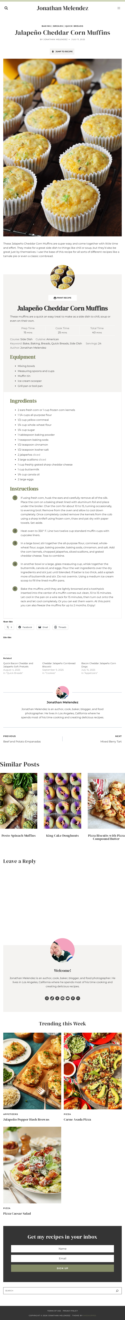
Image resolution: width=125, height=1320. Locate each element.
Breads (58, 26)
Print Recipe (63, 298)
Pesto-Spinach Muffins (19, 835)
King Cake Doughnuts (62, 835)
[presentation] (18, 801)
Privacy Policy (70, 1311)
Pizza (67, 1114)
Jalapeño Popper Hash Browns (26, 1119)
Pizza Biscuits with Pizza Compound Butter (106, 837)
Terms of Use (54, 1311)
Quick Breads (74, 26)
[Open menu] (119, 8)
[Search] (117, 1290)
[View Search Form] (6, 8)
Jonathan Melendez (55, 39)
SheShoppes (89, 1315)
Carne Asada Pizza (77, 1119)
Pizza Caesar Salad (17, 1213)
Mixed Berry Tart (111, 739)
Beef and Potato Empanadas (22, 739)
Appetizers (10, 1114)
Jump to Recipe (64, 51)
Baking (46, 26)
